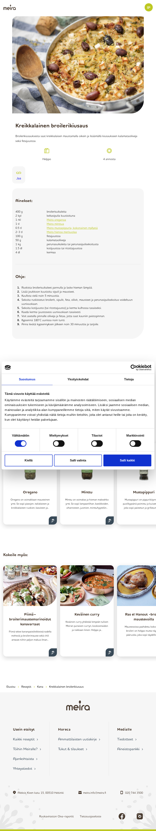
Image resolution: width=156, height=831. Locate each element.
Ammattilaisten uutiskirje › (79, 739)
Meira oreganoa (56, 219)
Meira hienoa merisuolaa (62, 232)
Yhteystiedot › (24, 768)
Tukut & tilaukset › (72, 748)
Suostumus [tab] (27, 379)
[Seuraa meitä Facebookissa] (122, 816)
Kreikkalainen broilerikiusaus (66, 686)
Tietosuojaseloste (90, 816)
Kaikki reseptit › (25, 739)
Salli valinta (78, 460)
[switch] (59, 443)
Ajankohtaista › (25, 758)
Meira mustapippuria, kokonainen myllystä (72, 227)
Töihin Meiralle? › (27, 748)
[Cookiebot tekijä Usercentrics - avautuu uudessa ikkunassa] (133, 367)
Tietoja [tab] (129, 379)
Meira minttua (55, 223)
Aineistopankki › (130, 748)
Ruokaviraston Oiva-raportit (56, 816)
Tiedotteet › (126, 739)
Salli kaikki (127, 460)
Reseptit (26, 686)
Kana (40, 686)
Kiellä (28, 460)
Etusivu (10, 686)
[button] (149, 7)
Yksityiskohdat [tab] (78, 379)
